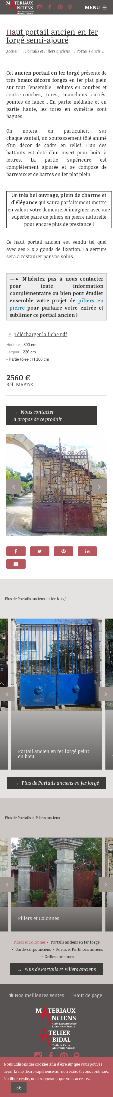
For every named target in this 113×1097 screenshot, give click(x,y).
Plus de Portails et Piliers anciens (60, 969)
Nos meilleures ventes (39, 995)
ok (19, 1088)
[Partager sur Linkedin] (87, 551)
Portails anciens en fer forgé (75, 942)
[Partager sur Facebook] (16, 551)
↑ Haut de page (86, 995)
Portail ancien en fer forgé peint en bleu (53, 754)
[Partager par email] (16, 564)
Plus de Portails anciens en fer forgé (60, 783)
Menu (92, 7)
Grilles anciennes (59, 956)
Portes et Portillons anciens (79, 949)
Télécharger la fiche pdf (40, 334)
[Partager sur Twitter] (39, 551)
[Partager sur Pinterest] (63, 551)
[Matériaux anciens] (56, 1017)
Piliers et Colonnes (38, 918)
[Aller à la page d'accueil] (21, 7)
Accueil (12, 51)
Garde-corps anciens (33, 949)
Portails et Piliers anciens (47, 51)
